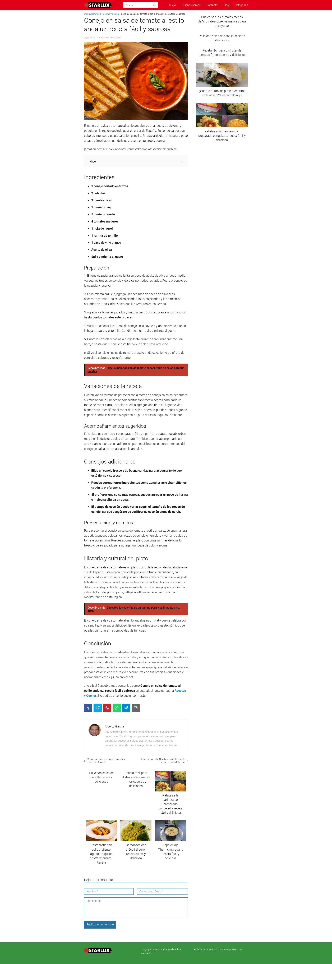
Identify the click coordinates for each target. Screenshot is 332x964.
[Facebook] (88, 708)
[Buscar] (154, 5)
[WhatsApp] (117, 708)
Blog (226, 5)
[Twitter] (98, 708)
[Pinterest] (107, 708)
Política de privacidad (206, 949)
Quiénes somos (191, 5)
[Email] (136, 708)
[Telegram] (126, 708)
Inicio (172, 5)
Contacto (212, 5)
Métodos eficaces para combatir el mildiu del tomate (106, 761)
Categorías (241, 5)
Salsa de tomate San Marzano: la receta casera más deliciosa (162, 761)
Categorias (236, 949)
